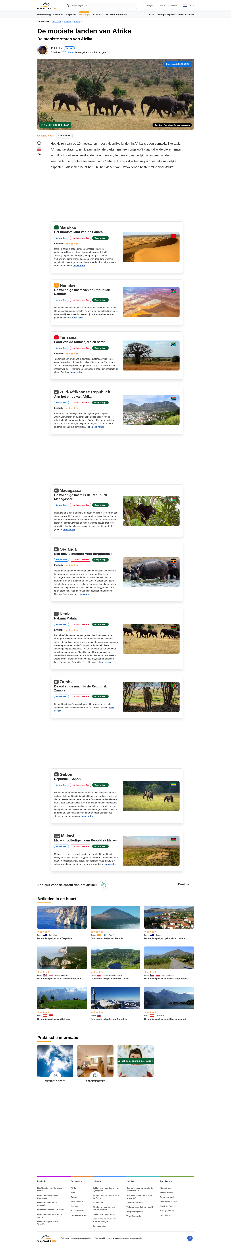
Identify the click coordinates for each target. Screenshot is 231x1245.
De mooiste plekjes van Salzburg (53, 1019)
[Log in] (104, 885)
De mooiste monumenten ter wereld (50, 1215)
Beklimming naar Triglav (104, 1214)
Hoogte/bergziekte (134, 1211)
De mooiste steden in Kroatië (50, 1210)
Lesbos (158, 935)
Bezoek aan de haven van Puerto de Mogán (104, 1220)
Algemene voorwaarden (81, 1238)
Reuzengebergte (168, 975)
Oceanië (74, 1206)
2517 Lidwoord (69, 52)
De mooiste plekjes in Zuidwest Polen (110, 979)
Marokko (68, 227)
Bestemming (44, 14)
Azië (73, 1192)
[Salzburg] (52, 1015)
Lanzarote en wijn (134, 1202)
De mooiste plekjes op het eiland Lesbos (164, 938)
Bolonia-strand (167, 1197)
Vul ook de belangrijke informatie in (135, 1061)
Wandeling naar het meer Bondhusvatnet (104, 1208)
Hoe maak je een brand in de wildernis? (139, 1196)
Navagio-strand (167, 1211)
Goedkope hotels (186, 14)
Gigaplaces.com (46, 5)
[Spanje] (100, 935)
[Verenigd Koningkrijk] (46, 975)
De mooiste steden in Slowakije (47, 1203)
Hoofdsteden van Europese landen (49, 1189)
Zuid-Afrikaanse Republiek (85, 392)
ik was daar (61, 238)
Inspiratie (71, 14)
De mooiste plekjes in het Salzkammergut (165, 1019)
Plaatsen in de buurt (116, 14)
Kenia (65, 614)
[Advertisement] (122, 196)
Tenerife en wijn (133, 1216)
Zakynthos (53, 935)
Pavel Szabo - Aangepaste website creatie (124, 1238)
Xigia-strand (165, 1188)
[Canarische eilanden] (106, 935)
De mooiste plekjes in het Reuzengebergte (165, 979)
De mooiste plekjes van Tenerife (107, 938)
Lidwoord (58, 14)
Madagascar (71, 490)
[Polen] (100, 975)
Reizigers (149, 6)
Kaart (151, 14)
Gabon (66, 774)
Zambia (67, 682)
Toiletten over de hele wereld (139, 1207)
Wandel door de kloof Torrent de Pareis (106, 1196)
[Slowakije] (100, 1015)
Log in (162, 6)
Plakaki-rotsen (166, 1192)
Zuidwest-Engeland (62, 975)
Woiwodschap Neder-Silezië (112, 975)
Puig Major (165, 1215)
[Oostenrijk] (46, 1015)
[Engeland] (52, 975)
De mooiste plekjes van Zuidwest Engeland (59, 979)
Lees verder (79, 266)
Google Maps (100, 238)
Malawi (67, 836)
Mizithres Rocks (167, 1206)
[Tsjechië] (153, 975)
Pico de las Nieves (168, 1202)
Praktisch (98, 14)
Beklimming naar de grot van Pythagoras (106, 1189)
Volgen (69, 48)
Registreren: (172, 6)
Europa (39, 935)
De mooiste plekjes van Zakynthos (54, 938)
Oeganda (68, 549)
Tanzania (68, 337)
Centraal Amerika (78, 1215)
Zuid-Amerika (77, 1202)
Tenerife (111, 935)
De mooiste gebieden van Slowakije (109, 1019)
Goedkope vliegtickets (166, 14)
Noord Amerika (77, 1211)
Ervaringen (84, 14)
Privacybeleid (99, 1238)
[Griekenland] (46, 935)
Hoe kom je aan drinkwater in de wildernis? (139, 1189)
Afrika (73, 1188)
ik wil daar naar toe (80, 238)
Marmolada (98, 1202)
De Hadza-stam (99, 1226)
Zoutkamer (160, 1015)
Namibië (68, 285)
